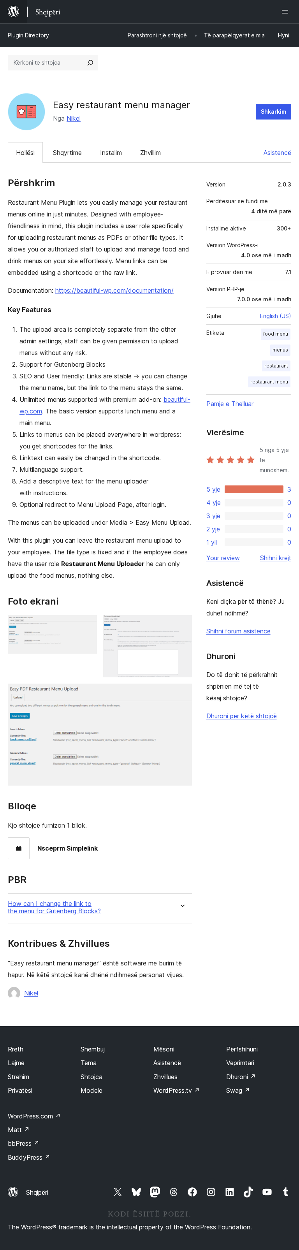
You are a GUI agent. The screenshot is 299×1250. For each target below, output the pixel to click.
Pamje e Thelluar (229, 404)
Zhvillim (150, 152)
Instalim (111, 152)
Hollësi (25, 152)
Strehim (18, 1077)
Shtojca (91, 1077)
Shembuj (93, 1049)
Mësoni (163, 1049)
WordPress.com (34, 1116)
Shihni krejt (275, 558)
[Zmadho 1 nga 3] (86, 625)
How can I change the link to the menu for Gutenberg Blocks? (54, 907)
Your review (223, 558)
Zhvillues (165, 1077)
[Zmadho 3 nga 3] (181, 694)
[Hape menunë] (286, 11)
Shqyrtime (67, 152)
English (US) (275, 316)
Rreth (15, 1049)
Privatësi (20, 1090)
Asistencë (277, 152)
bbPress (23, 1143)
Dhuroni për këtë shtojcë (241, 716)
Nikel (74, 118)
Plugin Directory (28, 35)
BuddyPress (29, 1157)
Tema (89, 1063)
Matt (19, 1130)
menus (280, 350)
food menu (275, 334)
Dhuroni (241, 1077)
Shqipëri (37, 1192)
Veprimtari (240, 1063)
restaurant (276, 366)
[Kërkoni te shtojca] (90, 62)
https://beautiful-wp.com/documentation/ (114, 290)
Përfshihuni (242, 1049)
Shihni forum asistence (238, 631)
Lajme (16, 1063)
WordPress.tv (176, 1090)
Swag (238, 1090)
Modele (91, 1090)
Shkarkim (273, 111)
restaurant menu (269, 382)
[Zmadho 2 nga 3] (181, 625)
